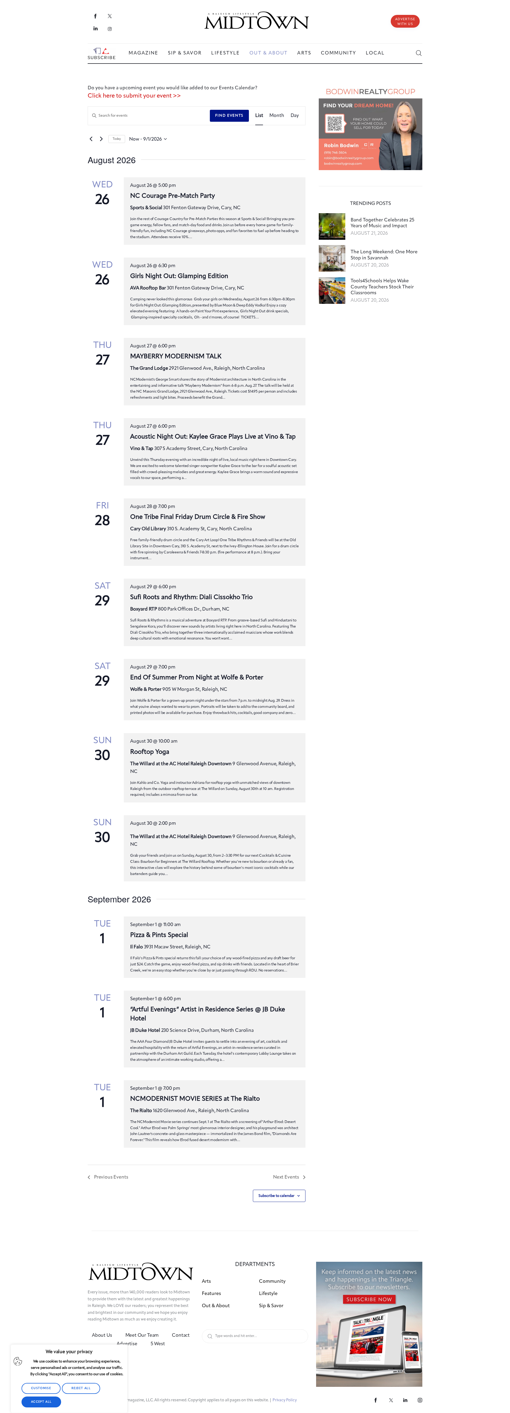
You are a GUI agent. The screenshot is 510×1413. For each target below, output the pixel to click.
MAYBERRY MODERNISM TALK (175, 357)
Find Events (229, 115)
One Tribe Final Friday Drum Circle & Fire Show (197, 517)
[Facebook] (96, 16)
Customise (41, 1388)
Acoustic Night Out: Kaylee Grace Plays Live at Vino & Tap (213, 437)
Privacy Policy (285, 1400)
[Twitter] (110, 16)
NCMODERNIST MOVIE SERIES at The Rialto (195, 1099)
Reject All (81, 1388)
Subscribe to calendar (276, 1196)
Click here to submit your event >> (134, 96)
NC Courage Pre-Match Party (172, 196)
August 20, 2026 (370, 265)
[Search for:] (255, 1336)
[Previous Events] (91, 139)
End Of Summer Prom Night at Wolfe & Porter (196, 678)
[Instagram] (110, 28)
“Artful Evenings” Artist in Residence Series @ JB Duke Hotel (207, 1014)
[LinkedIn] (96, 28)
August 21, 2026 (369, 233)
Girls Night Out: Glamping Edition (179, 276)
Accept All (41, 1402)
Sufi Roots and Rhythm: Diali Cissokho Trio (191, 597)
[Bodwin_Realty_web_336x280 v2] (370, 88)
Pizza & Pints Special (159, 935)
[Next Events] (101, 139)
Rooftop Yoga (149, 752)
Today (117, 139)
